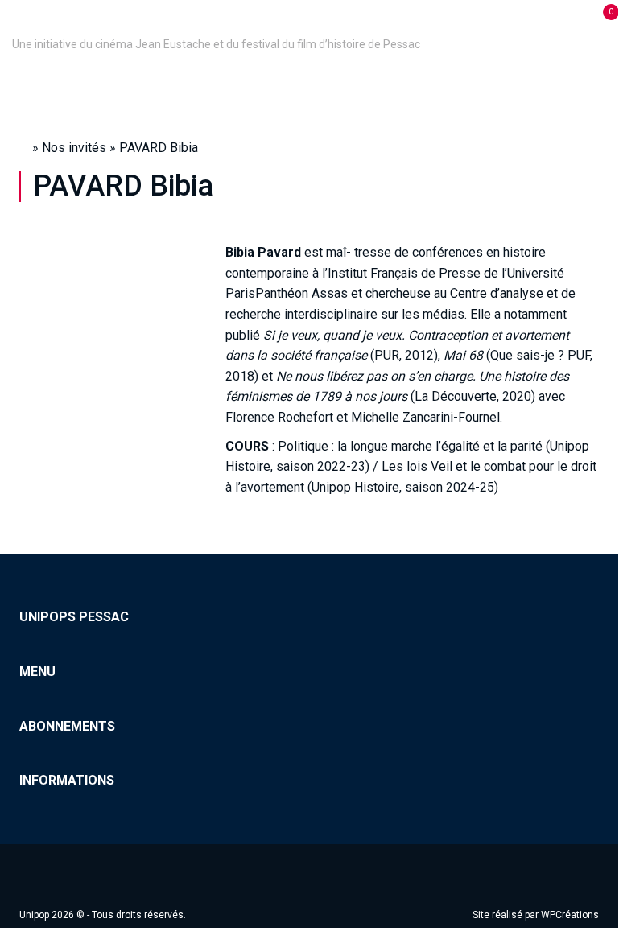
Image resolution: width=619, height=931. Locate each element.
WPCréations (570, 915)
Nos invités (74, 147)
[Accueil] (14, 21)
